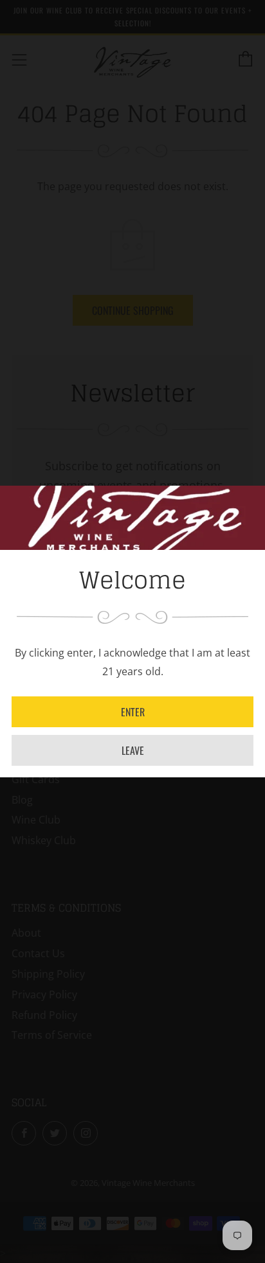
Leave (133, 750)
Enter (133, 712)
